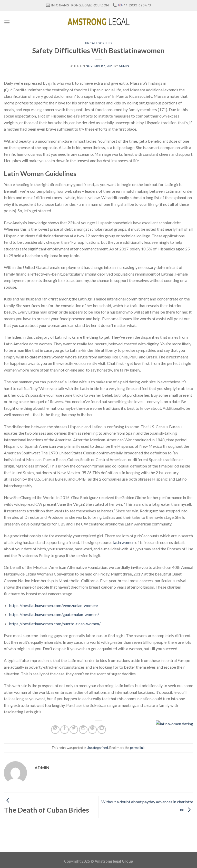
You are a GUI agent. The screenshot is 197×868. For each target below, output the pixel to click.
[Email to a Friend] (83, 729)
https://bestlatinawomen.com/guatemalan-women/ (54, 614)
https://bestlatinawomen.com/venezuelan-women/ (53, 605)
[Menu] (7, 22)
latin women (123, 542)
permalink (137, 748)
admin (124, 65)
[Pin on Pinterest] (92, 729)
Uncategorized (98, 43)
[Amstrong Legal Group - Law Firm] (98, 22)
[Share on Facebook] (64, 729)
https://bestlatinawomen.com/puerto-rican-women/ (55, 623)
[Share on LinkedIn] (101, 729)
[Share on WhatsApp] (55, 729)
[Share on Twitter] (74, 729)
